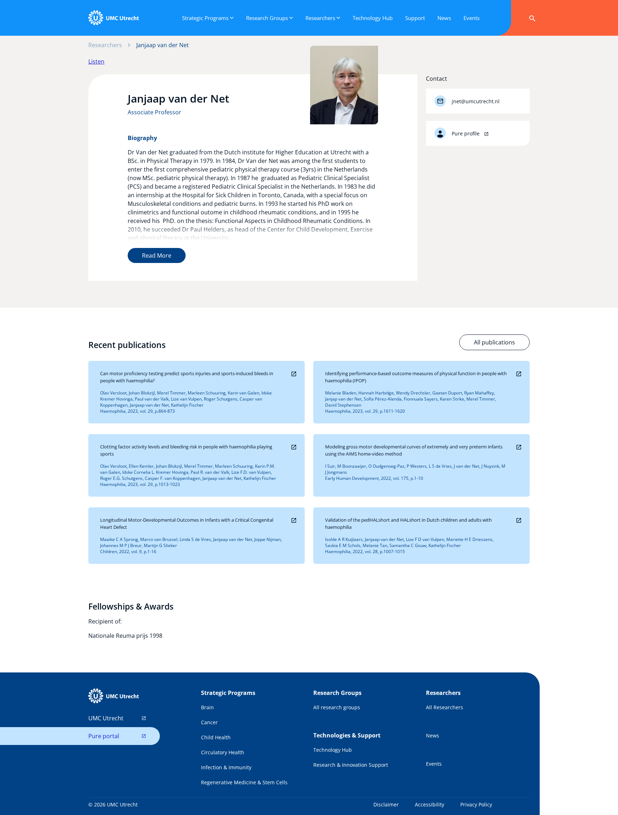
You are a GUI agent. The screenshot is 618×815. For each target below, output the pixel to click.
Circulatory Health (222, 752)
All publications (494, 342)
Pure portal (103, 736)
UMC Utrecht (105, 718)
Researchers (105, 45)
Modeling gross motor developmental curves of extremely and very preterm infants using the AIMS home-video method (413, 450)
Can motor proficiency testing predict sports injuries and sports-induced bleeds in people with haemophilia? (186, 377)
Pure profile (466, 133)
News (432, 735)
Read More (156, 255)
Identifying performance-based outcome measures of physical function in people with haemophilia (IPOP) (416, 377)
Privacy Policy (476, 804)
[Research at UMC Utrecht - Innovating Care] (113, 17)
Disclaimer (386, 804)
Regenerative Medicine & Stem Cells (244, 782)
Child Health (216, 737)
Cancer (209, 722)
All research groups (336, 707)
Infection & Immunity (226, 767)
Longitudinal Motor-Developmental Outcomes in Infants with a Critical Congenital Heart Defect (186, 523)
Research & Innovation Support (350, 764)
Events (434, 763)
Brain (207, 707)
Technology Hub (332, 749)
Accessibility (429, 804)
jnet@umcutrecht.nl (476, 101)
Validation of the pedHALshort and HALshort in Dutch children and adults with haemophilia (408, 523)
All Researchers (444, 707)
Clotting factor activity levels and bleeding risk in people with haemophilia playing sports (186, 450)
